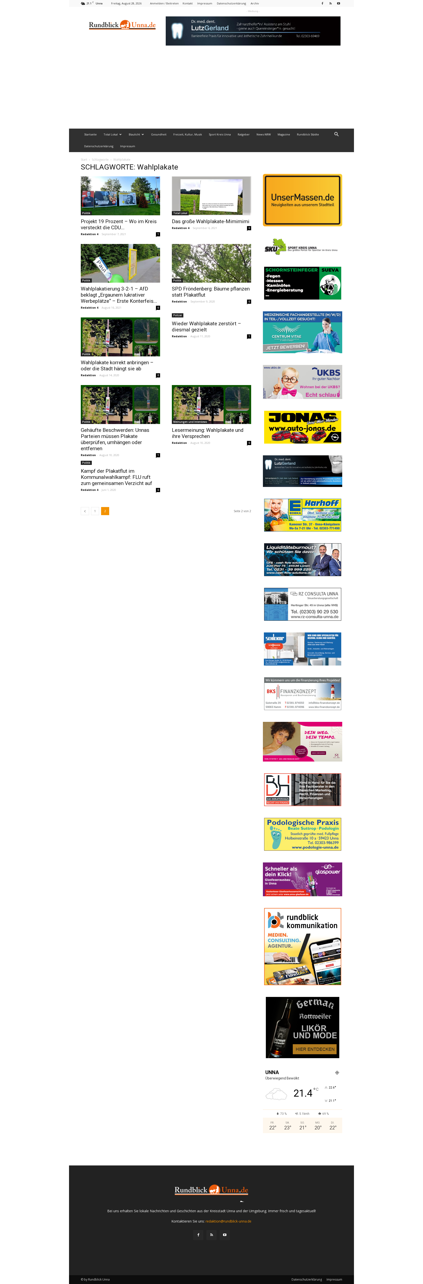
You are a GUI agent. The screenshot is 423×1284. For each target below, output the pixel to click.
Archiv (255, 3)
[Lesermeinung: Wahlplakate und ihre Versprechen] (211, 404)
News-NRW (264, 134)
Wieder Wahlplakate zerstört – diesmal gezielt (206, 327)
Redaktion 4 (89, 234)
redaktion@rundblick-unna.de (228, 1221)
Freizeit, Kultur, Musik (187, 134)
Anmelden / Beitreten (164, 3)
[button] (336, 135)
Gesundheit (158, 134)
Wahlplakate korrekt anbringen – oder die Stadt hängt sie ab (117, 366)
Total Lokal (111, 134)
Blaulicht (134, 134)
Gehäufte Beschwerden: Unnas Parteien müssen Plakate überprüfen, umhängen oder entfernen (115, 439)
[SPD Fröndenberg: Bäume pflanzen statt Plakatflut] (211, 263)
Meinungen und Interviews (190, 422)
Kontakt (188, 3)
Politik (86, 213)
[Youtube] (338, 3)
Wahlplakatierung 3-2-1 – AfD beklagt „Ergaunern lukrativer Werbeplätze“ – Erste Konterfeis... (119, 295)
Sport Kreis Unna (220, 134)
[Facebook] (322, 3)
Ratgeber (244, 134)
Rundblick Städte (308, 134)
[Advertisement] (211, 92)
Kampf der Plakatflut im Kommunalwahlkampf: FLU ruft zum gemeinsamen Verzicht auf (116, 477)
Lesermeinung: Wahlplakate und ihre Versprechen (208, 433)
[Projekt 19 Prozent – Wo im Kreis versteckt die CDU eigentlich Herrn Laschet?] (120, 195)
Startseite (90, 134)
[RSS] (330, 3)
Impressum (204, 3)
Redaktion (179, 301)
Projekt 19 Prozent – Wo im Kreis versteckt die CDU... (119, 224)
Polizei (177, 315)
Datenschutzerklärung (231, 3)
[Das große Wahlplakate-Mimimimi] (211, 195)
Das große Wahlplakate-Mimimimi (210, 221)
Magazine (284, 134)
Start (84, 159)
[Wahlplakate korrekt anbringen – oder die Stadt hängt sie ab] (120, 336)
